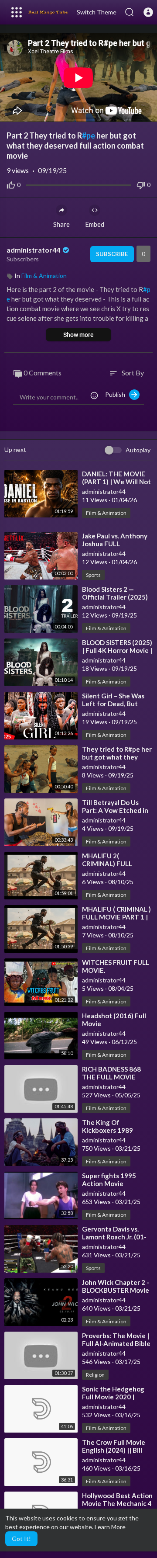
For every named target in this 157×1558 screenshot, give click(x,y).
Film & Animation (44, 275)
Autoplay (138, 450)
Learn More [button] (110, 1526)
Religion (95, 1374)
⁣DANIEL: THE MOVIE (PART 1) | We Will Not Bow (116, 481)
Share (61, 224)
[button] (148, 12)
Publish (117, 394)
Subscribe (112, 253)
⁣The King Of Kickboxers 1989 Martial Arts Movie (111, 1130)
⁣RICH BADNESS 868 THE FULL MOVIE (111, 1073)
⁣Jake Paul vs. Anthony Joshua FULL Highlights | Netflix (114, 543)
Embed (94, 224)
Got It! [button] (21, 1538)
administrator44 (34, 250)
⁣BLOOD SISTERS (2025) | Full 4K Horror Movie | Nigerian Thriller (117, 650)
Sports (93, 575)
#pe (88, 135)
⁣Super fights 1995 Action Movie (109, 1179)
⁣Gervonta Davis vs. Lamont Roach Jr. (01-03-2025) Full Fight (114, 1237)
